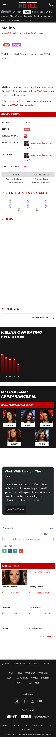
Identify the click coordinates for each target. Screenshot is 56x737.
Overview (17, 12)
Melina (44, 101)
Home (10, 673)
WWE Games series (23, 105)
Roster (27, 12)
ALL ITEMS (46, 636)
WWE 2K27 (43, 673)
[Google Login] (21, 551)
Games (34, 678)
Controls (28, 16)
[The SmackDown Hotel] (28, 4)
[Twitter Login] (15, 551)
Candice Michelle (9, 587)
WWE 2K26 (30, 673)
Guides (49, 12)
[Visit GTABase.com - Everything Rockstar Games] (26, 716)
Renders (38, 16)
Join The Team (15, 509)
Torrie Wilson (35, 607)
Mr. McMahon (35, 628)
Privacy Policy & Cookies (33, 725)
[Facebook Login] (10, 551)
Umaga (5, 628)
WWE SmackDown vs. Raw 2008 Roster (23, 33)
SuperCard (22, 678)
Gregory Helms (36, 587)
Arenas (4, 16)
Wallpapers (49, 16)
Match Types (16, 16)
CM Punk (6, 607)
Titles (29, 683)
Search (50, 725)
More (38, 683)
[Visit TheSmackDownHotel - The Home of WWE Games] (12, 716)
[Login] (4, 551)
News (19, 673)
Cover (3, 20)
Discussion (26, 20)
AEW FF (10, 678)
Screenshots (37, 12)
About (5, 725)
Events (19, 683)
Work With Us (28, 729)
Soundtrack (14, 20)
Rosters (45, 678)
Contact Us (16, 725)
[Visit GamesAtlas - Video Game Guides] (42, 716)
